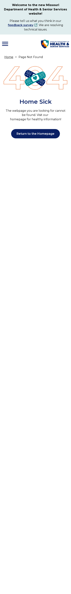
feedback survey (20, 25)
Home (8, 57)
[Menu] (5, 43)
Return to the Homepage (35, 133)
